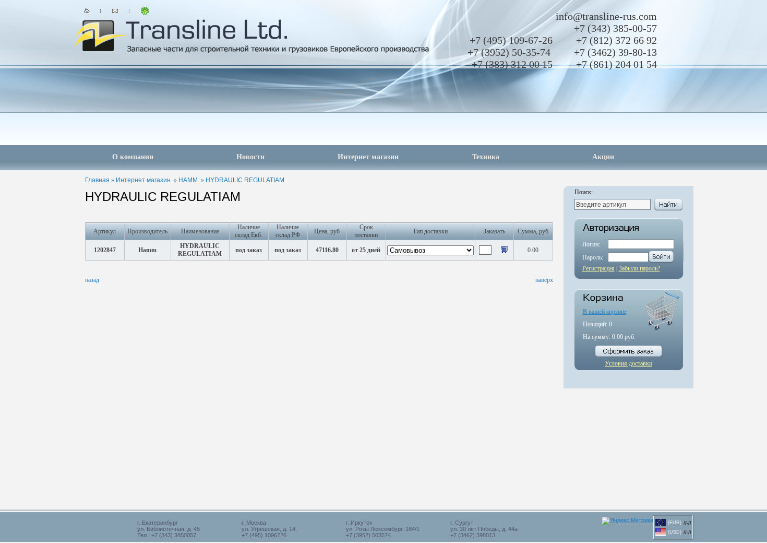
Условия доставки (628, 363)
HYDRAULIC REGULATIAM (245, 180)
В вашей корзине (605, 311)
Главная (97, 180)
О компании (132, 157)
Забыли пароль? (639, 268)
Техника (485, 157)
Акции (603, 157)
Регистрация (598, 268)
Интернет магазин (368, 157)
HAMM (188, 180)
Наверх (544, 280)
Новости (250, 157)
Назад (92, 280)
